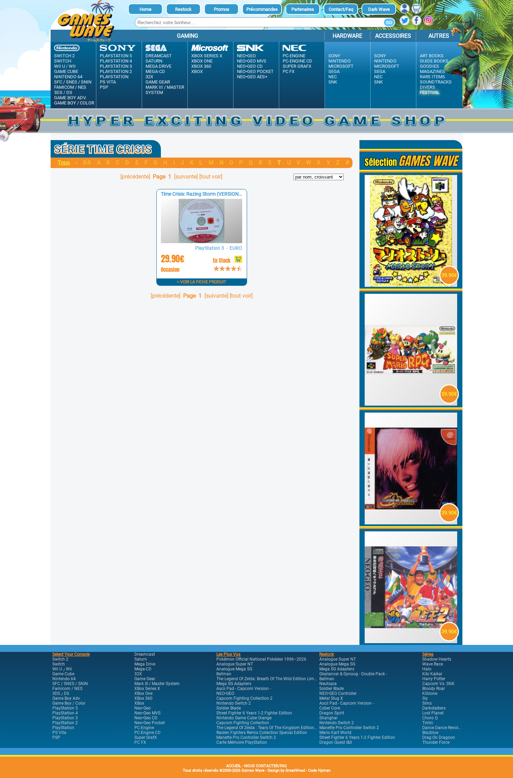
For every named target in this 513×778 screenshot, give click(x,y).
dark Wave (379, 9)
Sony (334, 55)
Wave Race (432, 664)
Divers (427, 87)
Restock (183, 9)
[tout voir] (210, 176)
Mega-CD (155, 71)
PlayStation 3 (116, 66)
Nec (332, 76)
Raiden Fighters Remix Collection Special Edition (261, 732)
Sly (425, 698)
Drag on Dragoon (438, 737)
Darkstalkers (434, 708)
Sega (334, 71)
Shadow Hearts (436, 659)
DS (69, 92)
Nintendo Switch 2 (233, 703)
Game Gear (158, 82)
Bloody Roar (433, 688)
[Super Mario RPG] (411, 403)
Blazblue (430, 732)
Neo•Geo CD (250, 66)
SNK (332, 82)
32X (149, 76)
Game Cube (66, 71)
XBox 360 (201, 66)
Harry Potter (433, 678)
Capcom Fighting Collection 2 (244, 698)
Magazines (432, 71)
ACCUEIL (233, 766)
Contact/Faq (341, 9)
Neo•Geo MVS (251, 61)
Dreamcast (159, 55)
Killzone (429, 693)
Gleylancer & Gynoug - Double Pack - (353, 673)
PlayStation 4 (116, 61)
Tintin (427, 722)
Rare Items (432, 76)
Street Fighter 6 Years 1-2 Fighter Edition (254, 713)
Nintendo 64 (68, 76)
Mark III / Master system (165, 90)
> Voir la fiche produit (201, 281)
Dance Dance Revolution (445, 727)
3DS (58, 92)
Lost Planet (433, 713)
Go (389, 22)
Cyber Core (329, 708)
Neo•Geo (246, 55)
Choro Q (430, 717)
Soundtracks (436, 82)
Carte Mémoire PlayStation (241, 742)
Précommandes (262, 9)
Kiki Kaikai (432, 673)
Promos (221, 9)
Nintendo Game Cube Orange (244, 717)
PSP (104, 87)
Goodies (429, 66)
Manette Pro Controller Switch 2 (246, 737)
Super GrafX (297, 66)
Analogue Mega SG (234, 669)
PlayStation (114, 76)
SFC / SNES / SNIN (72, 82)
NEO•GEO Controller (338, 693)
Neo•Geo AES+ (252, 76)
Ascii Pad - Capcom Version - (243, 688)
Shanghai (328, 717)
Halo (426, 669)
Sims (427, 703)
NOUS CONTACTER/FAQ (265, 766)
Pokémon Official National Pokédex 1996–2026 (261, 659)
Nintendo (339, 61)
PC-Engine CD (297, 61)
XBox (197, 71)
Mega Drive (158, 66)
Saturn (154, 61)
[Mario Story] (411, 285)
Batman (223, 673)
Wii (72, 66)
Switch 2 (64, 55)
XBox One (202, 61)
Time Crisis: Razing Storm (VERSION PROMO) (210, 194)
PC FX (289, 71)
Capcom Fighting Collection (242, 722)
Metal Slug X (331, 698)
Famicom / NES (70, 87)
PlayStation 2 (116, 71)
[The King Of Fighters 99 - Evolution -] (411, 522)
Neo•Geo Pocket (255, 71)
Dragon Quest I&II (335, 742)
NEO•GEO (225, 693)
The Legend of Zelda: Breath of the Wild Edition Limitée (268, 678)
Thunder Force (435, 742)
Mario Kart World (335, 732)
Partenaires (302, 9)
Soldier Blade (228, 708)
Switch (62, 61)
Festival (430, 92)
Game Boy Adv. (70, 97)
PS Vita (108, 82)
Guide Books (434, 61)
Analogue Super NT (234, 664)
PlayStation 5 (116, 55)
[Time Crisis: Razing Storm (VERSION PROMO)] (201, 241)
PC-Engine (294, 55)
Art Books (432, 55)
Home (145, 9)
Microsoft (341, 66)
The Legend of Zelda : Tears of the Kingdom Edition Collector (274, 727)
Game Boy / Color (74, 103)
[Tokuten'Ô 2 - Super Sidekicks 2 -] (411, 641)
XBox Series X (206, 55)
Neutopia (328, 683)
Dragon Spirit (331, 713)
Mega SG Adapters (233, 683)
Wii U (59, 66)
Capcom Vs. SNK (438, 683)
